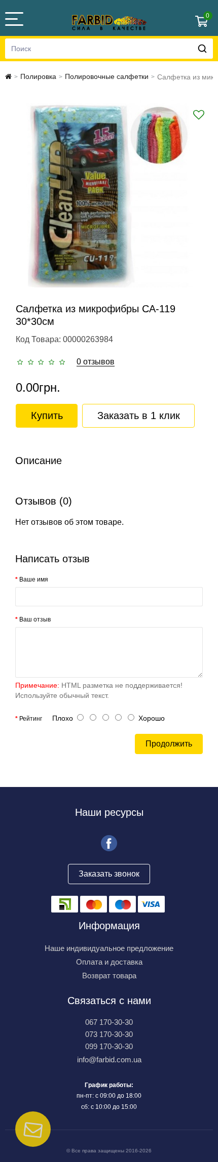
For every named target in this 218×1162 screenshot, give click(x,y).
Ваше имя (33, 579)
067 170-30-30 (109, 1022)
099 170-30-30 (109, 1046)
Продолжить (169, 743)
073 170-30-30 (109, 1034)
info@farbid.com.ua (109, 1059)
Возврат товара (109, 975)
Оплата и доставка (109, 962)
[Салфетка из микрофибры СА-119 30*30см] (109, 193)
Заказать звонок (109, 873)
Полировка (38, 76)
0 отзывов (96, 361)
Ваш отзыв (35, 619)
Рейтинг (30, 718)
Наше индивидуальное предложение (109, 948)
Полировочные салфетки (107, 76)
